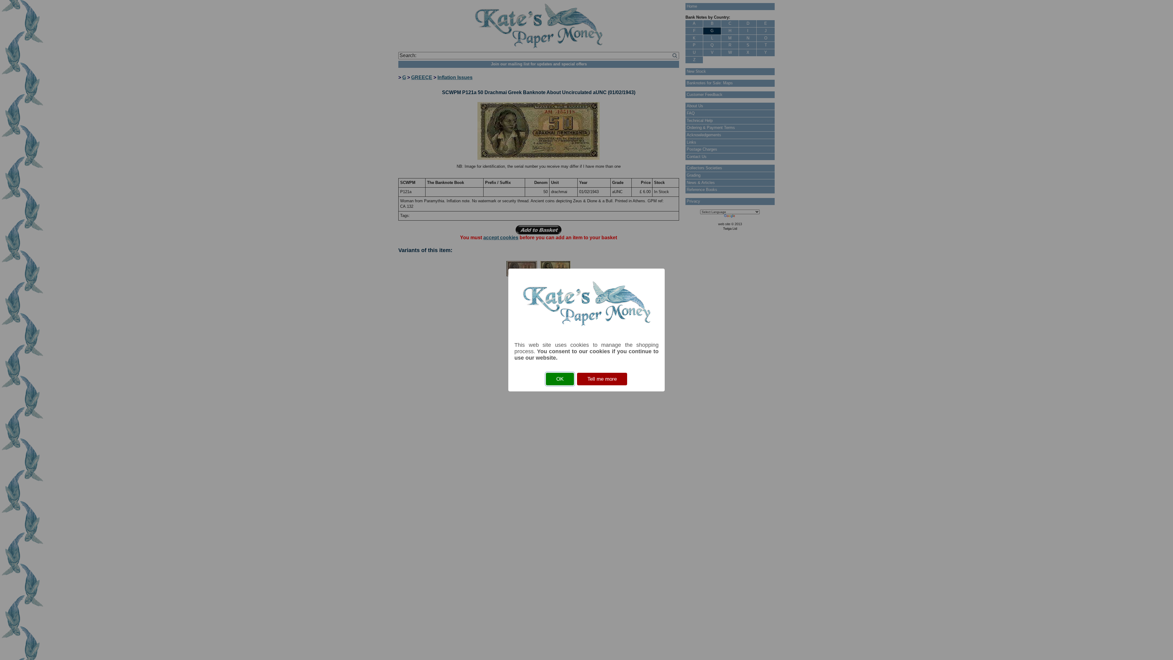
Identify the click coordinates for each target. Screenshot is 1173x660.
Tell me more (602, 379)
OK (560, 379)
